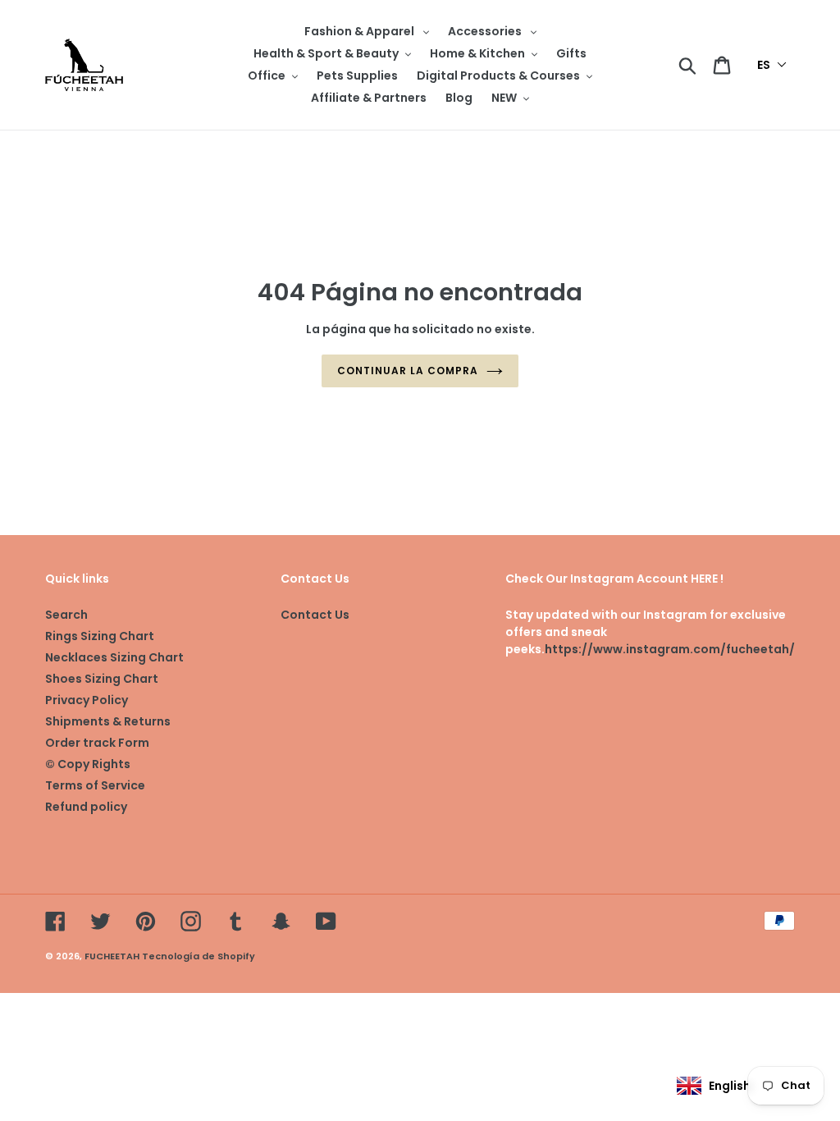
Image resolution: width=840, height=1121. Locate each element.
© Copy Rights (87, 764)
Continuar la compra (407, 370)
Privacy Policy (86, 700)
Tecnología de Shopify (198, 956)
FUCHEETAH (111, 956)
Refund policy (86, 806)
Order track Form (97, 742)
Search (66, 614)
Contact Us (315, 614)
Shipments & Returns (108, 721)
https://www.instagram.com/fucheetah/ (670, 649)
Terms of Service (95, 785)
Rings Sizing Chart (99, 636)
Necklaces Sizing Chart (114, 657)
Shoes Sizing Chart (101, 678)
